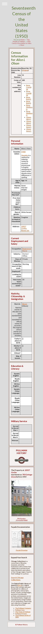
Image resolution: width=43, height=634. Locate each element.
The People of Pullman (21, 40)
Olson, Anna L (28, 126)
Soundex (24, 155)
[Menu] (4, 3)
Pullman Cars (20, 610)
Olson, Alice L (28, 118)
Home (23, 40)
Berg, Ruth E (28, 98)
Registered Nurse (26, 250)
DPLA (20, 585)
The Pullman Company (23, 608)
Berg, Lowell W (28, 87)
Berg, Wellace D (29, 107)
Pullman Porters (21, 613)
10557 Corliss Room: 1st (25, 228)
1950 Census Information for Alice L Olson (21, 43)
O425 (23, 152)
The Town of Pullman (22, 612)
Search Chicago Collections (17, 578)
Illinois (24, 304)
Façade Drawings (21, 550)
